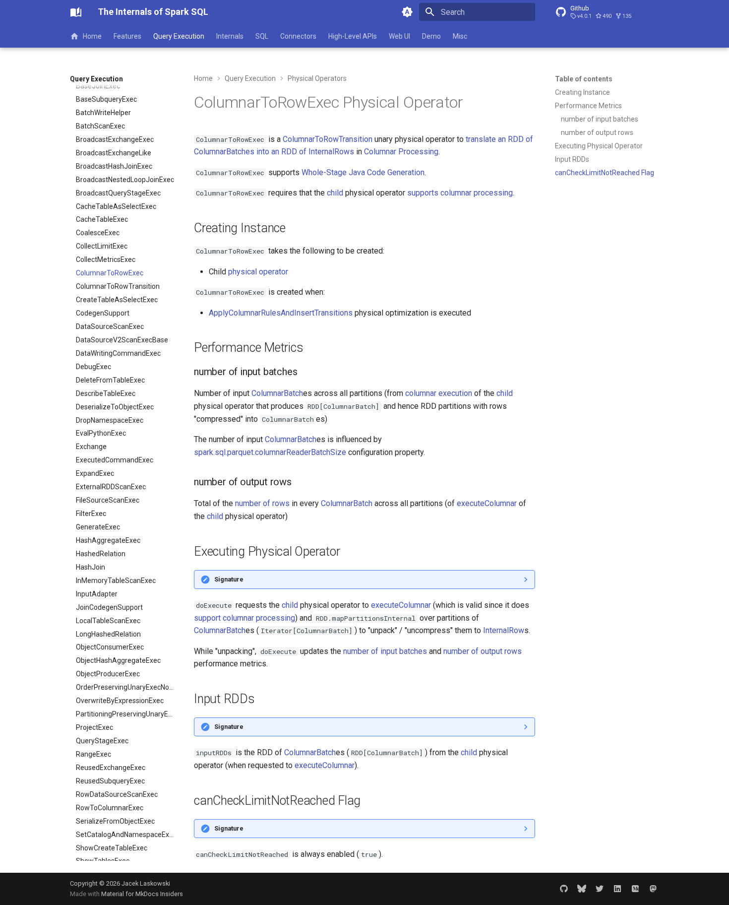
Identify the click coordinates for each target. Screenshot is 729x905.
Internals (229, 36)
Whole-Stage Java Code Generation (363, 172)
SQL (261, 36)
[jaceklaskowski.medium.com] (635, 889)
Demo (431, 36)
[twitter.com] (600, 889)
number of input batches (385, 651)
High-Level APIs (352, 36)
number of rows (262, 503)
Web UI (399, 36)
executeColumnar (487, 503)
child (335, 192)
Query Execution (178, 36)
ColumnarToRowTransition (327, 139)
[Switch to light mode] (407, 12)
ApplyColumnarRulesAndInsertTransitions (281, 313)
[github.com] (564, 889)
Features (127, 36)
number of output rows (482, 651)
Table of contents (583, 79)
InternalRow (503, 630)
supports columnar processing (460, 192)
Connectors (298, 36)
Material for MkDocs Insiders (142, 894)
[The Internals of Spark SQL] (76, 12)
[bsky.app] (582, 889)
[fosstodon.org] (653, 889)
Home (92, 36)
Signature (228, 579)
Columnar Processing (401, 151)
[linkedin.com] (617, 889)
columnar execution (438, 393)
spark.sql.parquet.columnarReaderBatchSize (270, 452)
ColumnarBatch (277, 393)
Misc (460, 36)
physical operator (258, 271)
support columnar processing (244, 618)
